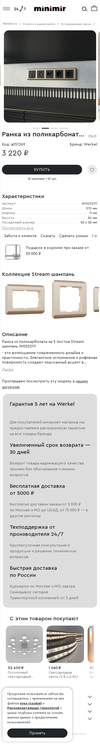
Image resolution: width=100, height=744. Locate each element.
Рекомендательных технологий (33, 708)
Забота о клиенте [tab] (20, 236)
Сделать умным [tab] (73, 236)
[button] (36, 128)
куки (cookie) (31, 703)
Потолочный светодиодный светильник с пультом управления (24, 675)
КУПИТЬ (42, 170)
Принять (37, 733)
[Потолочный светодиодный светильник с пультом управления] (24, 644)
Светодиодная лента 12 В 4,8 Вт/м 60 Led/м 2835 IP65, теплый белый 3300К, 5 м (65, 675)
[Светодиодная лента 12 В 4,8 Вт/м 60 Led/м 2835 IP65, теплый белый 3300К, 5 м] (65, 644)
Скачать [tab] (48, 236)
